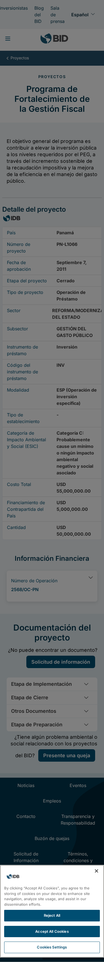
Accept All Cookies (52, 931)
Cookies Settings (52, 947)
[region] (52, 911)
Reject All (52, 915)
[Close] (96, 871)
